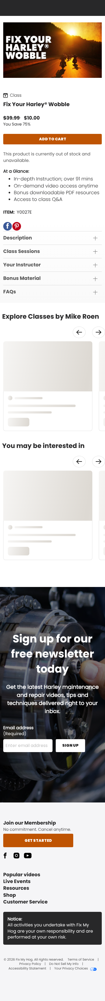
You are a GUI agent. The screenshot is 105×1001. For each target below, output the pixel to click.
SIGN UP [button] (70, 745)
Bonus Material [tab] (22, 278)
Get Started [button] (38, 840)
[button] (7, 226)
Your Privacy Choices (71, 969)
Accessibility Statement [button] (27, 969)
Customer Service (25, 902)
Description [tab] (17, 238)
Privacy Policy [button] (30, 964)
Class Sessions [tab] (21, 251)
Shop (9, 895)
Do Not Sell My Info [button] (64, 964)
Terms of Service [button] (81, 960)
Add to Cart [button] (52, 139)
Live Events (17, 881)
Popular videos (21, 874)
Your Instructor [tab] (22, 265)
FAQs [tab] (9, 292)
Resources (16, 888)
